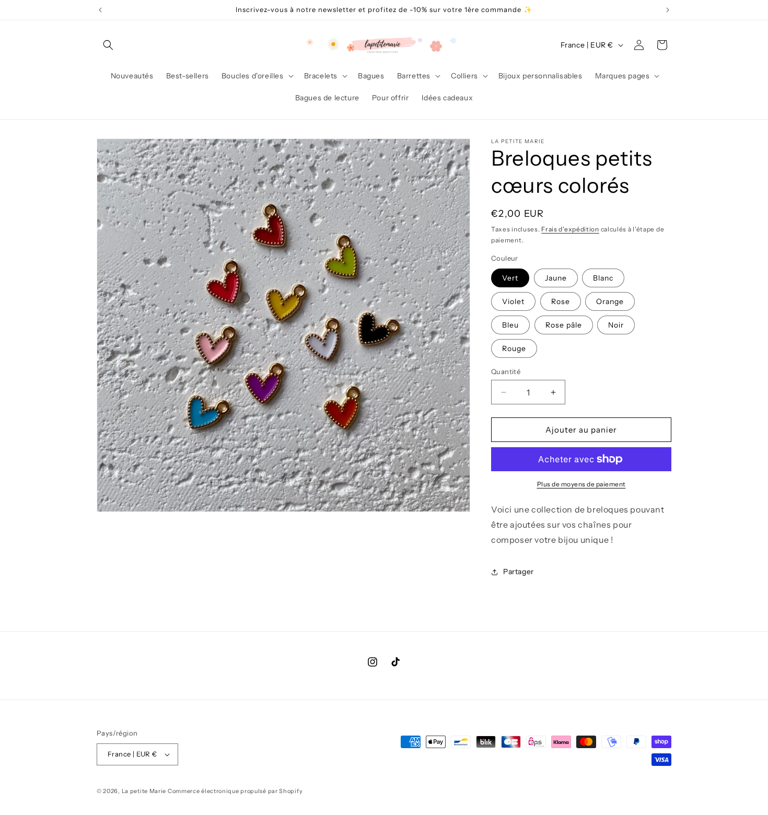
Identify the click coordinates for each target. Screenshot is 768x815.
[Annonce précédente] (100, 10)
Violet (513, 301)
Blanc (603, 278)
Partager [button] (518, 571)
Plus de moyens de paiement (581, 484)
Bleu (510, 325)
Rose (560, 301)
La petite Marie (144, 791)
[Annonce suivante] (667, 10)
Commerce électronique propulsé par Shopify (235, 791)
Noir (616, 325)
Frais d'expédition (570, 229)
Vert (510, 278)
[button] (108, 44)
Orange (610, 301)
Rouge (514, 348)
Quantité (505, 371)
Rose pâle (563, 325)
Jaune (556, 278)
